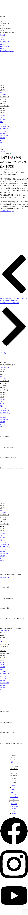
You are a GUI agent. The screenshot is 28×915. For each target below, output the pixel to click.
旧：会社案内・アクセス (7, 32)
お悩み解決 (3, 103)
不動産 (2, 30)
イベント (2, 19)
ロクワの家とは (4, 23)
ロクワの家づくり (5, 99)
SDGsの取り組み (4, 106)
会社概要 (2, 108)
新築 (1, 92)
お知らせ (2, 85)
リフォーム (3, 94)
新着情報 (2, 16)
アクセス (2, 110)
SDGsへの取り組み (5, 28)
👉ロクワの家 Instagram (7, 211)
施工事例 (2, 26)
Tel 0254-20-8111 (4, 367)
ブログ (2, 21)
